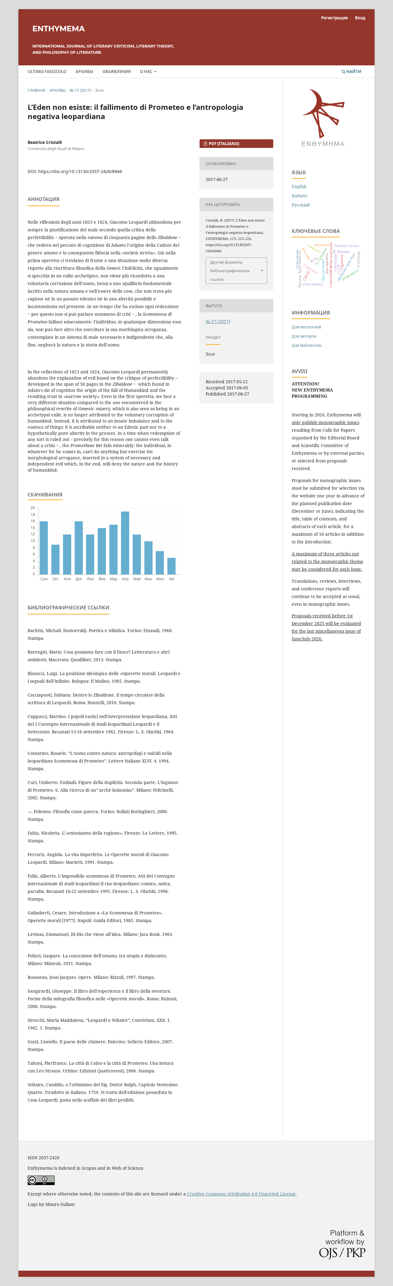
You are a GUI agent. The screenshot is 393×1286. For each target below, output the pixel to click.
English (299, 186)
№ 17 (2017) (80, 90)
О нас (146, 71)
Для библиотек (306, 345)
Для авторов (304, 336)
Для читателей (306, 327)
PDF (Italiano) (223, 143)
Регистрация (334, 18)
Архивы (84, 71)
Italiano (299, 196)
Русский (301, 205)
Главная (36, 90)
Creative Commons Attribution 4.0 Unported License (241, 1194)
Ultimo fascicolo (47, 71)
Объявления (117, 71)
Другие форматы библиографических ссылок (230, 270)
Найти (353, 71)
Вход (360, 18)
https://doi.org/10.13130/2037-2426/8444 (80, 171)
